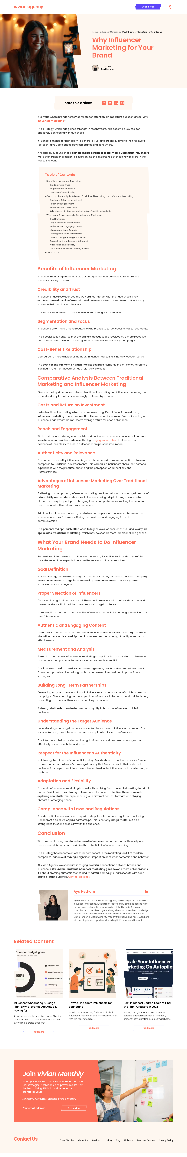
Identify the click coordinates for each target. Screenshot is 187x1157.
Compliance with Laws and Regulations (69, 248)
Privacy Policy (166, 1140)
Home (95, 32)
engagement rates (104, 440)
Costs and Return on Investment (66, 200)
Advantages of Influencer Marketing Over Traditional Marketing (81, 211)
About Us (83, 1140)
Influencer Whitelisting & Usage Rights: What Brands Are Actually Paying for (35, 1006)
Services (96, 1140)
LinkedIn (128, 1140)
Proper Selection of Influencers (65, 222)
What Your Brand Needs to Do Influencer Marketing (74, 215)
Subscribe (74, 1108)
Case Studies (67, 1140)
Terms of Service (146, 1140)
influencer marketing (51, 121)
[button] (104, 103)
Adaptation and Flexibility (62, 244)
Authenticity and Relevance (63, 207)
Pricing (108, 1140)
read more (38, 1031)
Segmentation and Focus (62, 188)
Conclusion (52, 252)
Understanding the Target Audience (68, 237)
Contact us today (79, 876)
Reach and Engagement (62, 203)
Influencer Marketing (110, 32)
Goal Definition (57, 219)
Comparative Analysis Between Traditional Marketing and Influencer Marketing (89, 196)
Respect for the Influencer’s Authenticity (70, 241)
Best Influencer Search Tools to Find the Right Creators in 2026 (147, 1005)
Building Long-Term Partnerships (66, 233)
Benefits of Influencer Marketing (63, 181)
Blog (118, 1140)
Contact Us (25, 1138)
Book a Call (148, 6)
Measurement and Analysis (63, 230)
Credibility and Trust (60, 185)
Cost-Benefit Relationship (62, 192)
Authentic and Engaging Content (66, 226)
